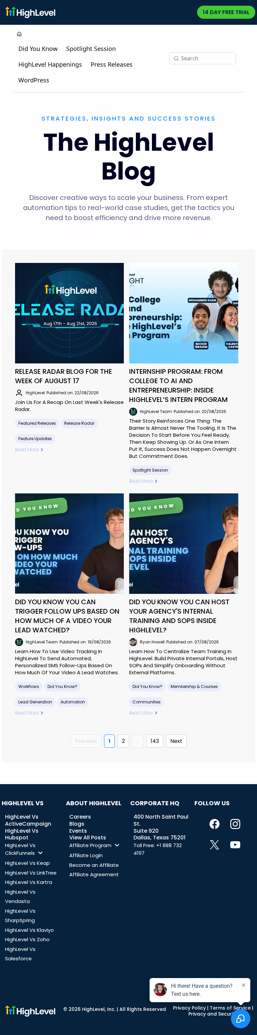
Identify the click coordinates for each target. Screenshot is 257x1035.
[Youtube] (235, 844)
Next (176, 741)
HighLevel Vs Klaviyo (29, 930)
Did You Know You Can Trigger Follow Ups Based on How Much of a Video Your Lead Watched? (67, 616)
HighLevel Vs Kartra (28, 882)
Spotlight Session (91, 49)
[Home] (19, 35)
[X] (214, 844)
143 (155, 741)
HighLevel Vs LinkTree (31, 872)
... (137, 741)
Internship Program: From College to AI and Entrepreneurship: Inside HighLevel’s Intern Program (178, 385)
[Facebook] (214, 824)
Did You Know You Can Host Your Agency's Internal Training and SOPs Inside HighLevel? (179, 616)
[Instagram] (235, 824)
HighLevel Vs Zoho (27, 939)
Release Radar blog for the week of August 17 (63, 376)
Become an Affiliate (94, 865)
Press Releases (112, 64)
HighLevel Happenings (50, 64)
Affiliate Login (86, 855)
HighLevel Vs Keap (27, 863)
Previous (86, 741)
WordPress (33, 80)
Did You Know (38, 49)
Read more (26, 449)
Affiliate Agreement (94, 874)
